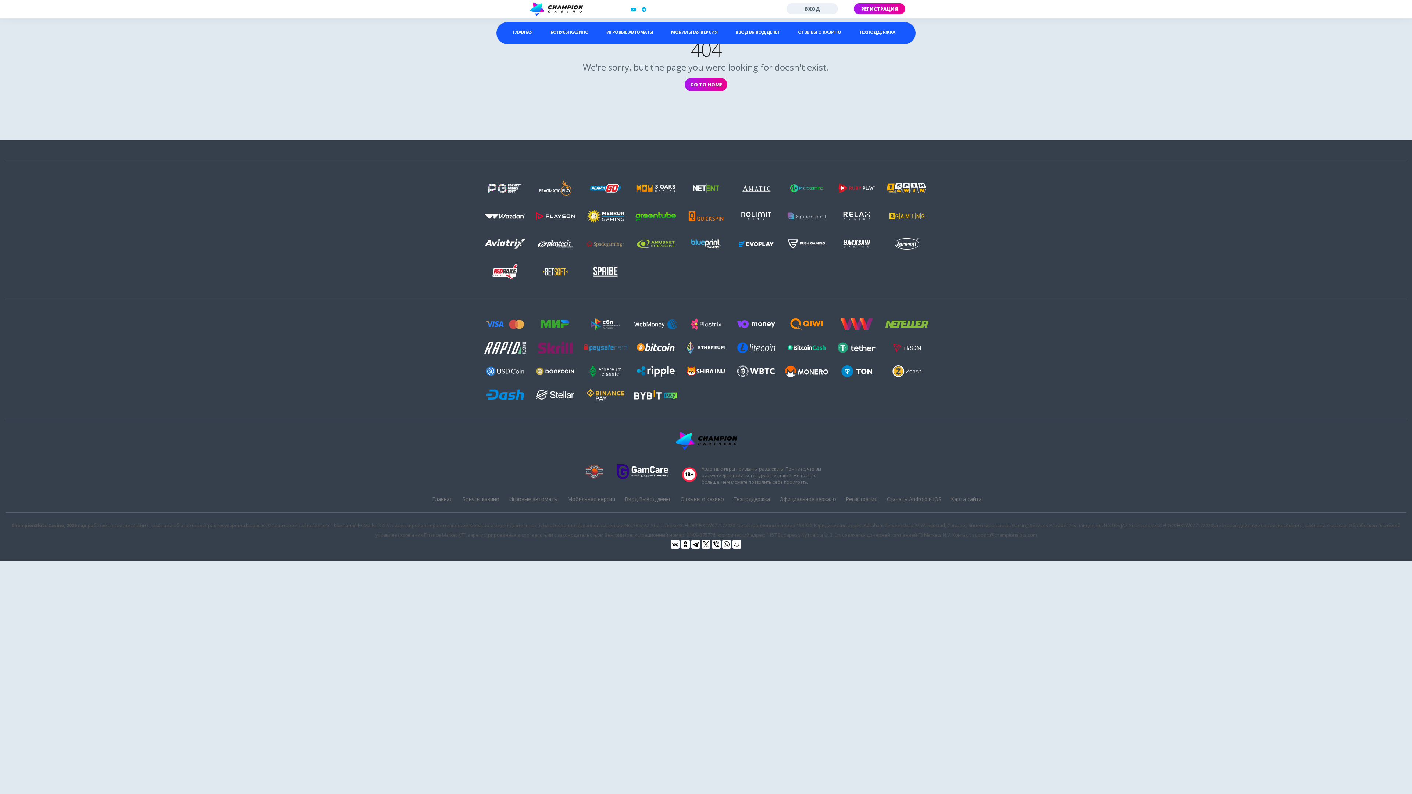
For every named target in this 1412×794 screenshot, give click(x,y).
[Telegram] (695, 544)
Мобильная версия (694, 32)
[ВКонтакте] (675, 544)
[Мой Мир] (736, 544)
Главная (523, 32)
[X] (706, 544)
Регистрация (879, 9)
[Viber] (716, 544)
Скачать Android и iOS (914, 499)
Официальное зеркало (808, 499)
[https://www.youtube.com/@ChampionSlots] (633, 9)
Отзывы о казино (819, 32)
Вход (812, 9)
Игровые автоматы (629, 32)
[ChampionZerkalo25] (644, 9)
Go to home (706, 84)
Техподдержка (877, 32)
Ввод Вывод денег (757, 32)
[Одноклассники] (685, 544)
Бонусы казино (569, 32)
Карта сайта (966, 499)
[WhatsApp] (726, 544)
